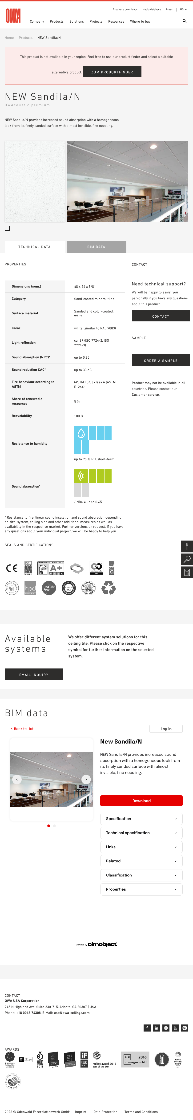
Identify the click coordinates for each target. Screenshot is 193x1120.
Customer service (145, 394)
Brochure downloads (125, 9)
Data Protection (105, 1112)
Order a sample (161, 361)
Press (169, 9)
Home (9, 38)
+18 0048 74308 (28, 1013)
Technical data (34, 247)
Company (37, 21)
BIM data (96, 247)
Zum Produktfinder (112, 72)
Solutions (76, 21)
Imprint (80, 1112)
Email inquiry (33, 675)
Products (57, 21)
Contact (160, 316)
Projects (96, 21)
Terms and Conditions (141, 1112)
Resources (116, 21)
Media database (151, 9)
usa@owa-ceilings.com (72, 1013)
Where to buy (140, 21)
